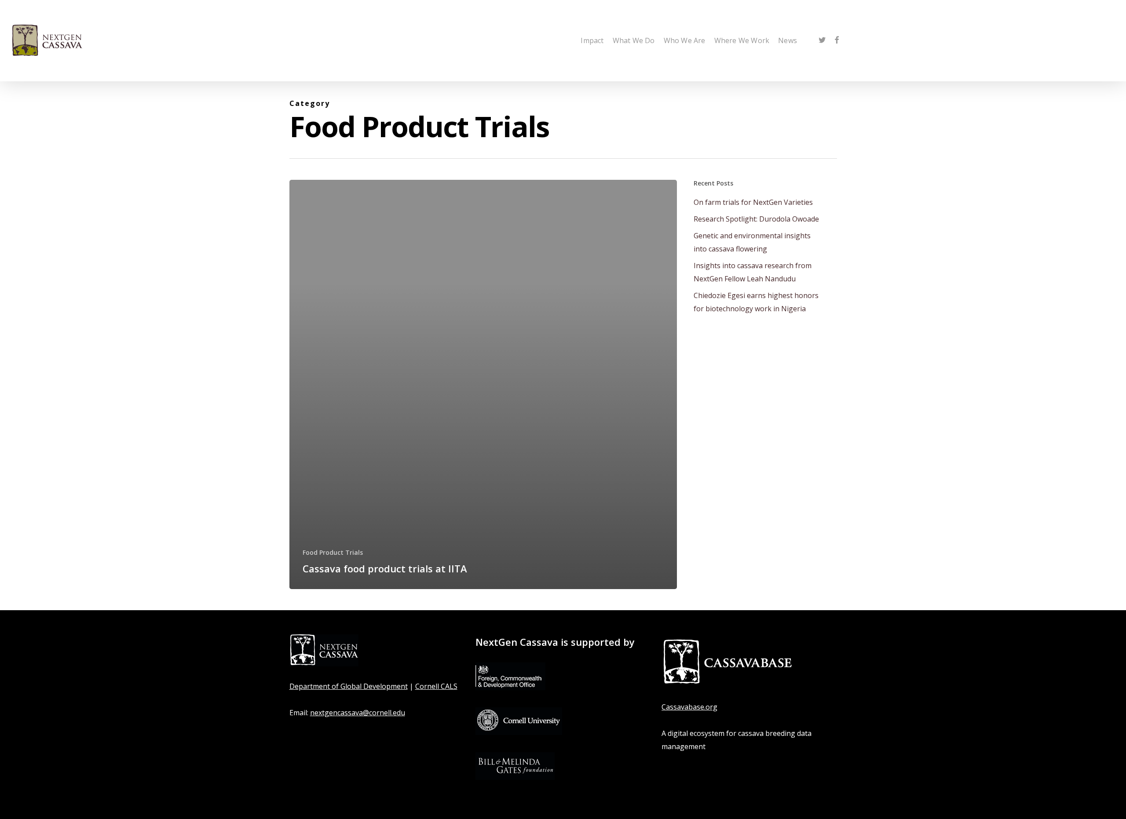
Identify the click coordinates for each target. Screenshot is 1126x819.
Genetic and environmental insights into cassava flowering (752, 242)
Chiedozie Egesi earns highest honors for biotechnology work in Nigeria (756, 302)
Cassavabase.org (689, 707)
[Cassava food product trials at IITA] (483, 385)
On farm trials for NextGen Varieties (753, 202)
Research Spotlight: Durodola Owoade (756, 219)
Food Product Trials (333, 552)
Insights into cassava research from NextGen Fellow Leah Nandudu (753, 272)
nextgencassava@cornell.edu (357, 712)
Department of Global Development (348, 686)
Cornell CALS (436, 686)
